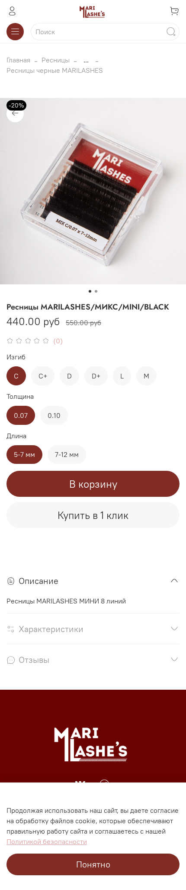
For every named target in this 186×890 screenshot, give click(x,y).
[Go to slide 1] (90, 291)
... (86, 60)
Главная (18, 59)
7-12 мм (67, 454)
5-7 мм (24, 454)
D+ (96, 376)
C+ (42, 376)
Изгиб (16, 357)
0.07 (21, 415)
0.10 (54, 415)
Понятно (93, 864)
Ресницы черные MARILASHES (54, 70)
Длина (16, 436)
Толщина (20, 396)
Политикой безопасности (46, 841)
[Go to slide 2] (96, 291)
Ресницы (56, 59)
